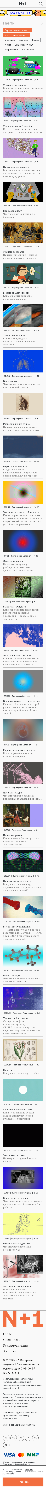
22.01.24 (7, 80)
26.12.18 (6, 1193)
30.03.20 (7, 1105)
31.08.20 (7, 876)
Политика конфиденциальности (34, 1470)
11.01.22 (6, 556)
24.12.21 (6, 602)
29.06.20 (7, 1013)
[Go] (5, 4)
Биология (23, 40)
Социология (28, 50)
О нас (7, 1334)
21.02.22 (7, 461)
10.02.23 (7, 288)
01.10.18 (6, 1239)
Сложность (11, 1339)
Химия (8, 45)
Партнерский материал (16, 30)
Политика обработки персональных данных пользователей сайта (19, 1463)
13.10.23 (7, 206)
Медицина (10, 40)
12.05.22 (7, 419)
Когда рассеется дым (15, 35)
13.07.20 (7, 970)
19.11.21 (6, 650)
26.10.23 (7, 162)
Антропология (11, 50)
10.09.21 (7, 830)
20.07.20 (7, 922)
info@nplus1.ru (28, 1425)
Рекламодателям (15, 1345)
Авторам (9, 1351)
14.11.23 (6, 121)
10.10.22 (7, 330)
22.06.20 (7, 1065)
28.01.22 (7, 507)
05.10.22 (7, 376)
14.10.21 (6, 745)
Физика (35, 40)
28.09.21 (7, 788)
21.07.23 (7, 247)
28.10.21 (7, 696)
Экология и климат (24, 45)
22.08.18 (7, 1281)
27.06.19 (7, 1150)
